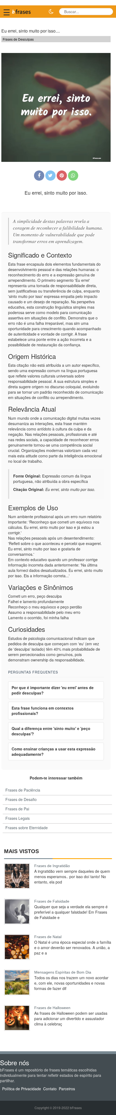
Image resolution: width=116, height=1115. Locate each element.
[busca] (107, 12)
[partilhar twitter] (50, 175)
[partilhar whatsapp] (73, 175)
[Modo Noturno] (51, 11)
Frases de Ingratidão (52, 866)
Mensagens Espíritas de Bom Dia (62, 972)
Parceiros (67, 1088)
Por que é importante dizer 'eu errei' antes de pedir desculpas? (53, 690)
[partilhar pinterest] (62, 175)
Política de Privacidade (21, 1088)
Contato (50, 1088)
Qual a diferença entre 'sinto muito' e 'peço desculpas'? (51, 731)
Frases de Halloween (52, 1008)
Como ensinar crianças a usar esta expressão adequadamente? (53, 751)
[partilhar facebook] (39, 175)
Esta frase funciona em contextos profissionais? (43, 710)
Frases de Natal (48, 937)
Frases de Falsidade (51, 901)
